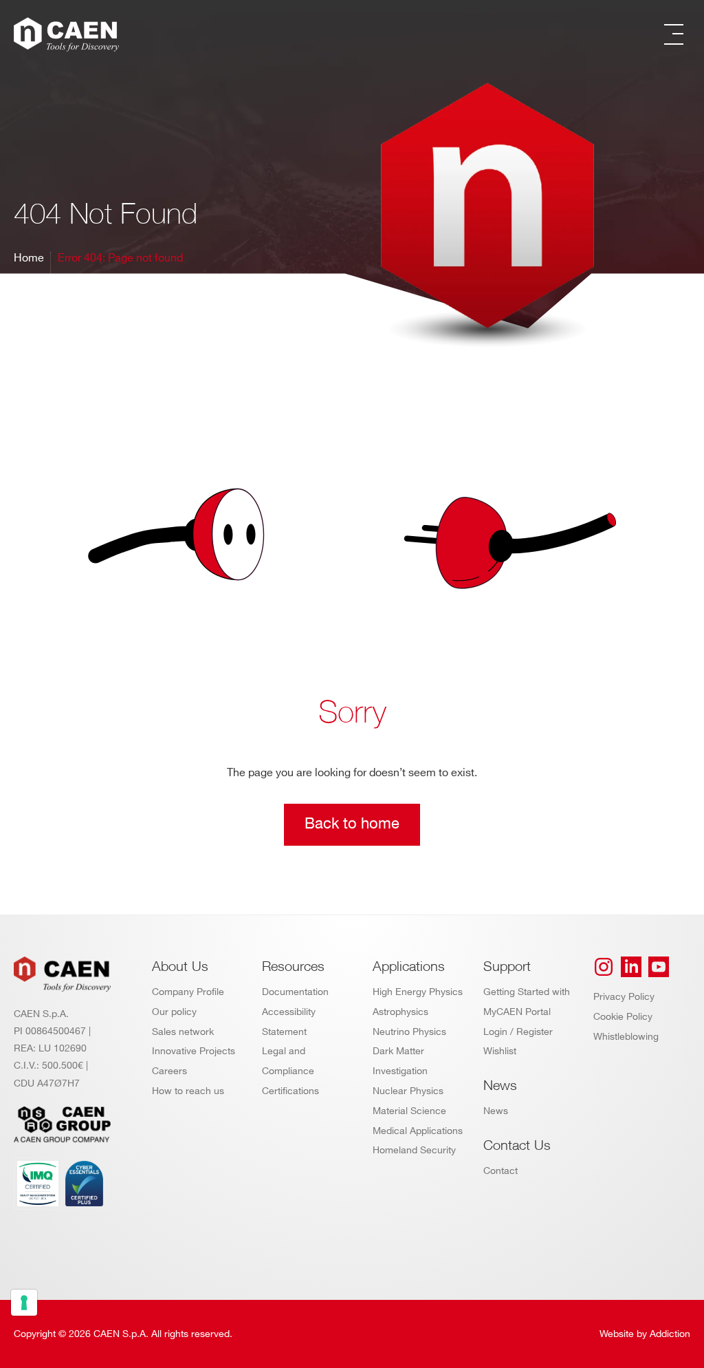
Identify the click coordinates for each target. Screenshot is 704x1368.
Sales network (183, 1031)
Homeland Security (414, 1150)
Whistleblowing (626, 1036)
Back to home (352, 824)
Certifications (290, 1091)
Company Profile (188, 991)
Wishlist (499, 1051)
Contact (500, 1170)
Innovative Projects (193, 1051)
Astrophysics (400, 1011)
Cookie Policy (622, 1016)
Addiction (670, 1333)
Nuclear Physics (408, 1091)
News (495, 1111)
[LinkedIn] (631, 966)
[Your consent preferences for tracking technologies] (24, 1303)
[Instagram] (603, 966)
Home (29, 258)
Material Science (409, 1111)
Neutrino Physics (409, 1031)
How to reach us (188, 1091)
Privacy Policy (623, 996)
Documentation (295, 991)
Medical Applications (418, 1130)
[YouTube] (658, 966)
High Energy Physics (418, 991)
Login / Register (518, 1031)
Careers (169, 1071)
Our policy (174, 1011)
